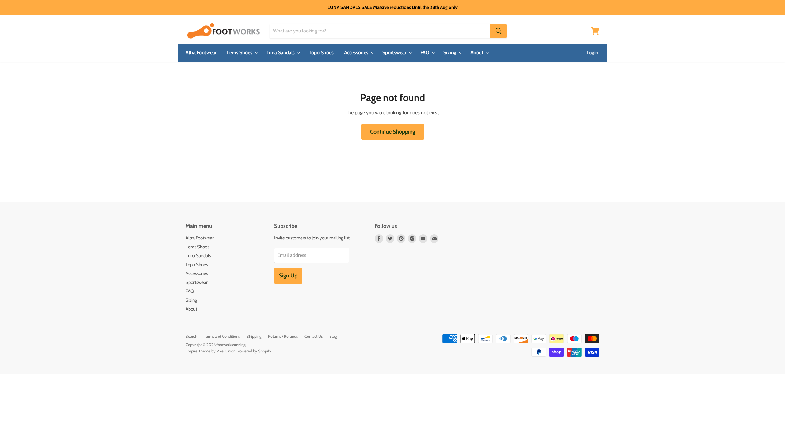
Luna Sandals (281, 52)
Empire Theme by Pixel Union (211, 351)
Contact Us (313, 336)
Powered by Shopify (254, 351)
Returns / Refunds (283, 336)
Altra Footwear (201, 52)
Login (592, 52)
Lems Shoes (240, 52)
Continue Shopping (392, 131)
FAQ (425, 52)
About (477, 52)
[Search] (498, 31)
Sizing (450, 52)
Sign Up (288, 275)
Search (191, 336)
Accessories (357, 52)
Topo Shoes (321, 52)
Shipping (254, 336)
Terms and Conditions (222, 336)
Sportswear (395, 52)
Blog (333, 336)
